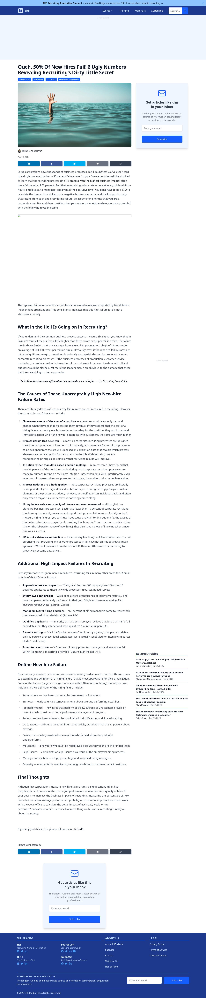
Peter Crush (141, 718)
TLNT (20, 957)
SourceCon (67, 944)
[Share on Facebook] (52, 163)
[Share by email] (97, 163)
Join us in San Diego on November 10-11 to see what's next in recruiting (103, 3)
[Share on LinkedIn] (29, 163)
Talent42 (66, 957)
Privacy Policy (157, 944)
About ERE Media (114, 944)
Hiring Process (24, 79)
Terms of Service (158, 949)
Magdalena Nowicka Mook (148, 679)
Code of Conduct (158, 955)
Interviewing (38, 79)
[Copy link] (120, 163)
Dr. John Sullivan (33, 150)
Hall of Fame (111, 966)
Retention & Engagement (69, 79)
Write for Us (111, 961)
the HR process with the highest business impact (90, 180)
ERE (19, 944)
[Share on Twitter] (74, 163)
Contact (109, 955)
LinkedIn (79, 829)
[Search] (185, 10)
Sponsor (109, 949)
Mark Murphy (142, 705)
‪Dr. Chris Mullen (143, 692)
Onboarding (51, 79)
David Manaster (143, 666)
